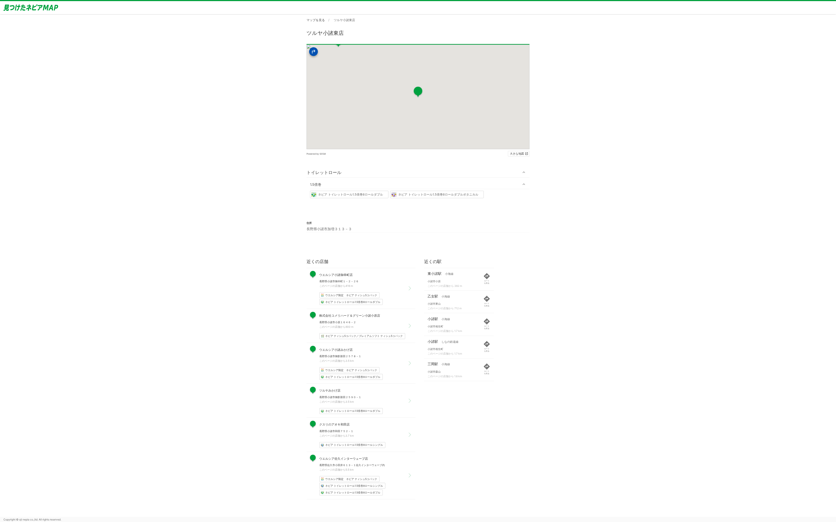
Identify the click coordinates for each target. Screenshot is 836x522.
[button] (418, 172)
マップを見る (316, 20)
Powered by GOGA (316, 153)
